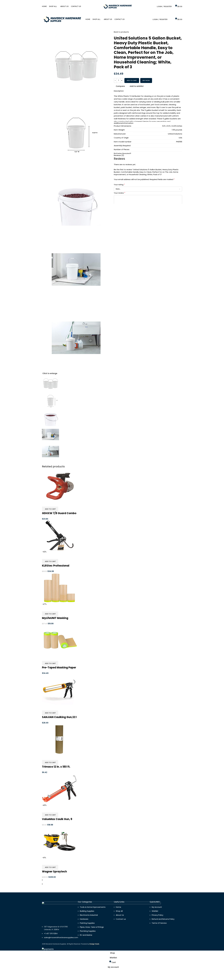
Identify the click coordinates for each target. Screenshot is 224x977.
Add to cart (132, 80)
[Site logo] (117, 6)
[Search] (153, 6)
